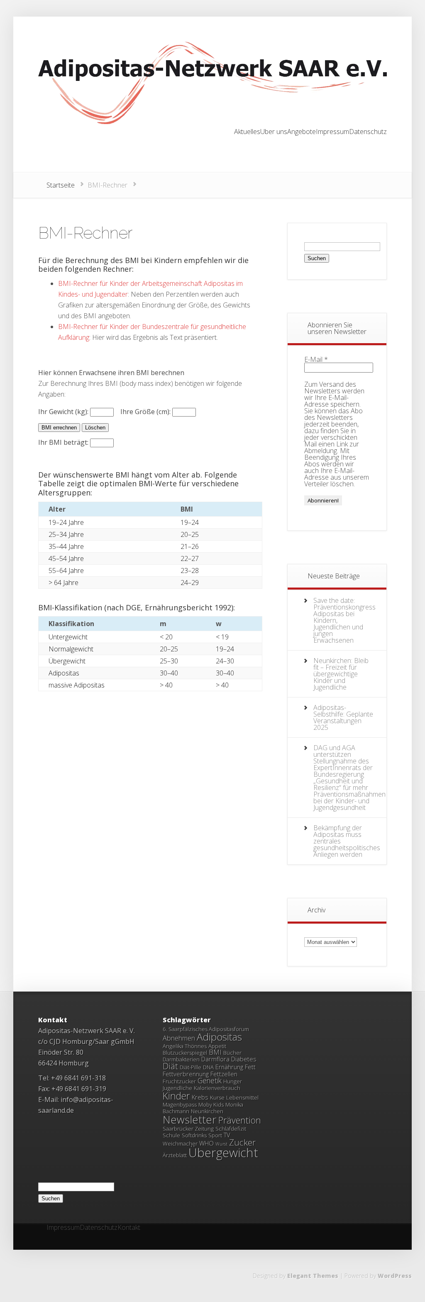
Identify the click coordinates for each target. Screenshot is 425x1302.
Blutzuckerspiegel (185, 1052)
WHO (206, 1143)
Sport (215, 1135)
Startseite (60, 185)
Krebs (200, 1097)
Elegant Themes (312, 1276)
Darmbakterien (181, 1059)
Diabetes (243, 1059)
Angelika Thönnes (185, 1046)
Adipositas (219, 1037)
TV (227, 1135)
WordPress (395, 1276)
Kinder (176, 1095)
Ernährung (229, 1067)
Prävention (239, 1120)
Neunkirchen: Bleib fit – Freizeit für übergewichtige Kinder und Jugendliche (341, 674)
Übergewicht (223, 1152)
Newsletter (190, 1119)
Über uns (273, 132)
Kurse (217, 1097)
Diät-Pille (190, 1067)
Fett (250, 1067)
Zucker (242, 1142)
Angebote (301, 132)
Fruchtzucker (179, 1081)
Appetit (217, 1046)
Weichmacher (180, 1143)
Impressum (332, 132)
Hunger (232, 1081)
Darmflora (215, 1059)
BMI (215, 1052)
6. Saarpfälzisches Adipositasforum (206, 1029)
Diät (170, 1066)
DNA (208, 1067)
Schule (171, 1135)
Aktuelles (247, 132)
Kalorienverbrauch (217, 1088)
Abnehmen (179, 1038)
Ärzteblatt (175, 1155)
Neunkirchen (207, 1111)
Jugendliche (177, 1088)
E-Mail (316, 359)
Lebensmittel (242, 1097)
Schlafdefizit (230, 1128)
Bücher (232, 1052)
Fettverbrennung (186, 1074)
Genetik (210, 1080)
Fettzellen (223, 1074)
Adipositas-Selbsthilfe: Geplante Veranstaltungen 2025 (343, 717)
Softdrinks (194, 1135)
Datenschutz (368, 132)
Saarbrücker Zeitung (188, 1128)
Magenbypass (180, 1104)
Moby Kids (211, 1104)
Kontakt (128, 1228)
